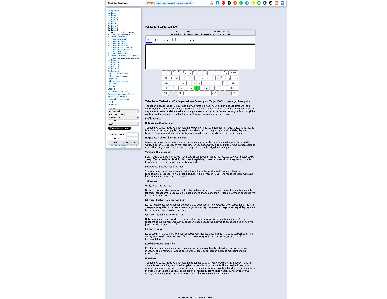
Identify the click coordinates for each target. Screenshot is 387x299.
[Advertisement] (200, 15)
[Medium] (270, 3)
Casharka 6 (113, 24)
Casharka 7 (113, 26)
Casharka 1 (113, 13)
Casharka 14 (113, 69)
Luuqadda (112, 108)
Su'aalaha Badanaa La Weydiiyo (122, 94)
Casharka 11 (113, 62)
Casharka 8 (113, 28)
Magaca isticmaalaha (116, 134)
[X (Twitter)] (229, 3)
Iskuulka (111, 86)
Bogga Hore (113, 11)
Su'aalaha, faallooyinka (118, 96)
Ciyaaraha (112, 78)
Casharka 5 (113, 22)
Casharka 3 (113, 17)
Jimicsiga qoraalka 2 (119, 54)
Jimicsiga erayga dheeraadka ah (125, 58)
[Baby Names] (211, 3)
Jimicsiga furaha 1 (118, 37)
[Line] (259, 3)
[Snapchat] (253, 3)
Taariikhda (112, 84)
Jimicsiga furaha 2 (118, 39)
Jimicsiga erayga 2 (119, 43)
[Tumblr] (265, 3)
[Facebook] (217, 3)
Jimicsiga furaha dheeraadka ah (124, 56)
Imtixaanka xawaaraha (118, 73)
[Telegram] (247, 3)
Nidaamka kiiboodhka (116, 114)
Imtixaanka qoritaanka (118, 76)
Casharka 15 (113, 71)
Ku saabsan (113, 104)
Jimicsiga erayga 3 (119, 45)
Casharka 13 (113, 67)
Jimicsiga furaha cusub (120, 35)
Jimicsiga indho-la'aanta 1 (122, 47)
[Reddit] (235, 3)
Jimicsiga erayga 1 (119, 41)
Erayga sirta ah (113, 138)
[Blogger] (276, 3)
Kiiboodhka (112, 121)
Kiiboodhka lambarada (118, 81)
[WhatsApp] (241, 3)
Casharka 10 (113, 60)
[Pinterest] (223, 3)
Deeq (110, 102)
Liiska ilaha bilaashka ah (118, 99)
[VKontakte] (282, 3)
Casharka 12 (113, 64)
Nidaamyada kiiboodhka (119, 91)
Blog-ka (111, 89)
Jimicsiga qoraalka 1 (119, 51)
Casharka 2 (113, 15)
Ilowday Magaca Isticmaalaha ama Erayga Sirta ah (124, 146)
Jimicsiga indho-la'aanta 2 (122, 49)
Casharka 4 (113, 19)
